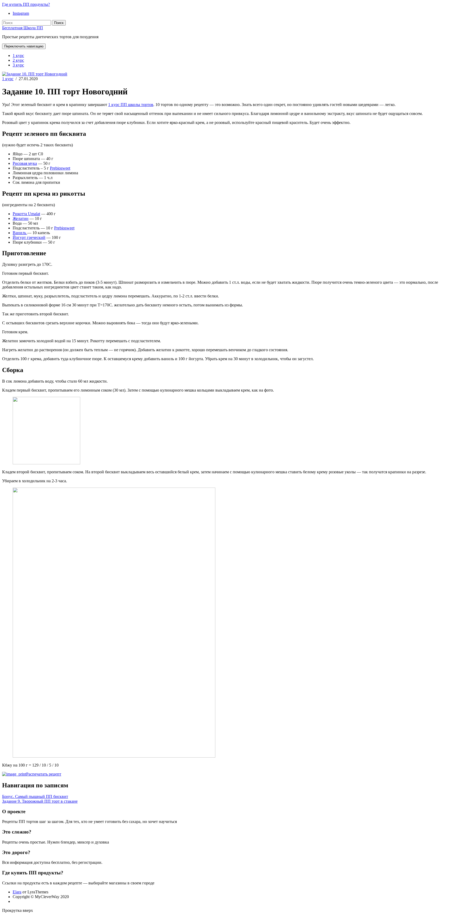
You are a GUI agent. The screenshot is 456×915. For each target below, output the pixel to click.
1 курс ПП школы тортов (130, 104)
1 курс (18, 55)
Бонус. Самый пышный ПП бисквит (35, 796)
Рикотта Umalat (26, 213)
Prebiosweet (60, 168)
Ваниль (20, 232)
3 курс (18, 65)
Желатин (20, 218)
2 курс (18, 60)
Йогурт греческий (29, 237)
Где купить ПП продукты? (26, 4)
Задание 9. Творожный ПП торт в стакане (40, 801)
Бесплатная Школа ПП (22, 28)
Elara (17, 892)
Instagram (21, 13)
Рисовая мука (25, 163)
